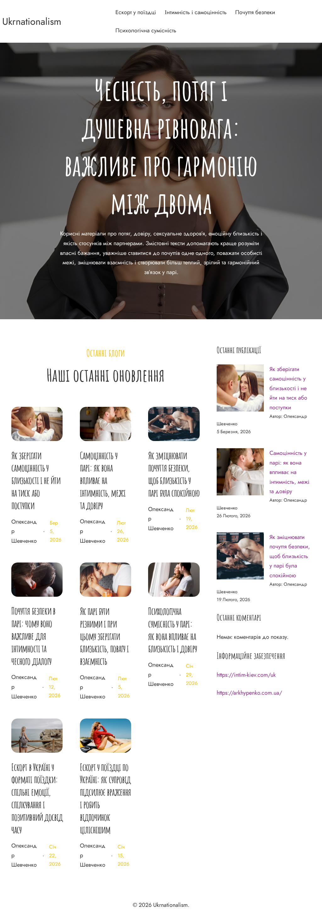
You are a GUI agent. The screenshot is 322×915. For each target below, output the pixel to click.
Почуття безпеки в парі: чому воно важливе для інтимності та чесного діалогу (33, 636)
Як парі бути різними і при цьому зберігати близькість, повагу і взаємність (104, 636)
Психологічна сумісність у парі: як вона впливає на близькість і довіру (172, 629)
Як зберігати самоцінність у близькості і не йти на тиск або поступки (36, 480)
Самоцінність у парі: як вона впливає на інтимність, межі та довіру (102, 480)
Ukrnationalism (31, 21)
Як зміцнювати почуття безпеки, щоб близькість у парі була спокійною (173, 474)
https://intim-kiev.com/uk (246, 675)
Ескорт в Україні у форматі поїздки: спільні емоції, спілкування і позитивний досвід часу (37, 798)
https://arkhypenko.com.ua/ (249, 693)
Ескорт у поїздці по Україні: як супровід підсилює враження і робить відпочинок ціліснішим (105, 798)
